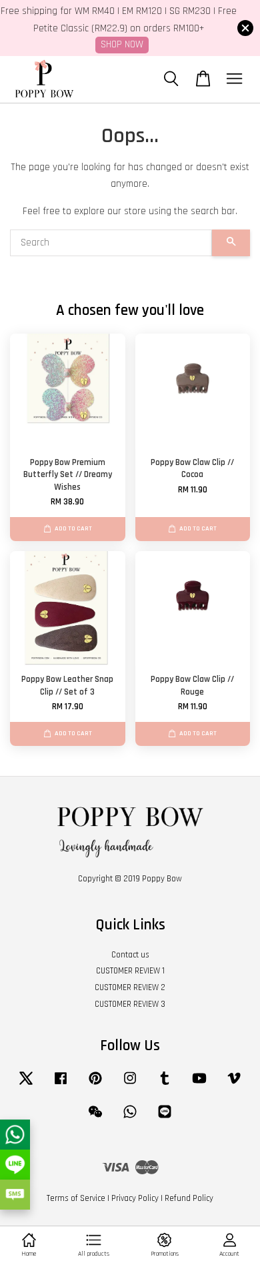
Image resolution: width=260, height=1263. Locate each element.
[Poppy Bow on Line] (164, 1118)
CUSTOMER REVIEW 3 (130, 1004)
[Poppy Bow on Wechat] (95, 1118)
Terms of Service (76, 1198)
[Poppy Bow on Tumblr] (164, 1085)
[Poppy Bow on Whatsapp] (130, 1118)
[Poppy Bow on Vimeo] (234, 1085)
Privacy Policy (135, 1198)
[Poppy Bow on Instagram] (130, 1085)
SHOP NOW (122, 44)
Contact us (130, 954)
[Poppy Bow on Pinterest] (95, 1085)
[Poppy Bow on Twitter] (26, 1085)
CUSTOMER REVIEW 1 (130, 970)
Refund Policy (189, 1198)
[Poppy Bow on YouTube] (199, 1085)
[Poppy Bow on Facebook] (60, 1085)
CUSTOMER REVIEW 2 (130, 987)
